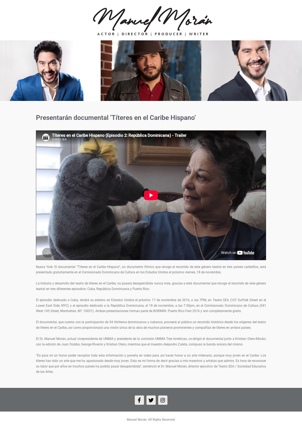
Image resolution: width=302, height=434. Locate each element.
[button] (4, 70)
